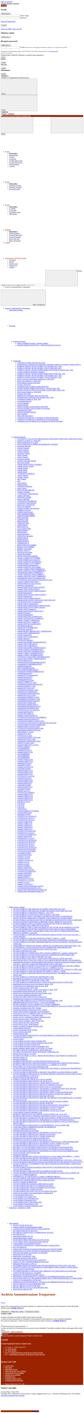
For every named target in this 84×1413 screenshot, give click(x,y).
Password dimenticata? (8, 21)
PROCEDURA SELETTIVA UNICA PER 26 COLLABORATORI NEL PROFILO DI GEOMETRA (47, 960)
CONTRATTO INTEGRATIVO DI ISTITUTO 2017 (35, 580)
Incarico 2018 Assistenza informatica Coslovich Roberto (31, 1011)
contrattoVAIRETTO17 (25, 787)
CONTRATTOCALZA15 (26, 818)
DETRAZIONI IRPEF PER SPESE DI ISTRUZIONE (31, 1240)
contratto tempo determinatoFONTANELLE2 (32, 890)
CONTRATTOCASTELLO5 (27, 847)
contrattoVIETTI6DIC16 (25, 714)
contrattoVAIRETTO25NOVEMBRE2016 (31, 725)
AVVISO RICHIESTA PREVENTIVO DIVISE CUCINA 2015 (34, 1134)
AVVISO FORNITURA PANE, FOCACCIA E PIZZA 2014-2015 (35, 1191)
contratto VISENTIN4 (24, 868)
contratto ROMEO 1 (24, 877)
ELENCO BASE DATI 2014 (22, 1225)
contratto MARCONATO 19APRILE (29, 464)
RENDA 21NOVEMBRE (25, 547)
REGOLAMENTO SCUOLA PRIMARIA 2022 (29, 1284)
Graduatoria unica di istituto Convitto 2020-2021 (33, 386)
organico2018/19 (22, 405)
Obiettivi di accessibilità (12, 1375)
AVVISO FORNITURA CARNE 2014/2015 (28, 1189)
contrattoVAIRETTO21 (25, 780)
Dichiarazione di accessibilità (14, 1373)
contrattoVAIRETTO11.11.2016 (27, 745)
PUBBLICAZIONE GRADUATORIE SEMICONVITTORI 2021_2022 (41, 374)
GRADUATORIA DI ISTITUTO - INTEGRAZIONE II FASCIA (39, 345)
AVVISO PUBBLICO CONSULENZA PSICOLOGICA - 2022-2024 (36, 914)
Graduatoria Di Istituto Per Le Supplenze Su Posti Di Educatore (37, 418)
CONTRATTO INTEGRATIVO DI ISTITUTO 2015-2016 (36, 723)
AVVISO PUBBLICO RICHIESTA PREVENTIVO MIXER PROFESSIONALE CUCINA (43, 1178)
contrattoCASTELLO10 (25, 767)
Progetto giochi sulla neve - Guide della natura (28, 1015)
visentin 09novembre (24, 554)
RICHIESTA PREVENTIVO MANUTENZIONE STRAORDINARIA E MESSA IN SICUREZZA (46, 1063)
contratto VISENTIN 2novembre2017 (29, 561)
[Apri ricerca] (67, 125)
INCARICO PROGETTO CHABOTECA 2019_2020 (31, 980)
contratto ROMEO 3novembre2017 (28, 560)
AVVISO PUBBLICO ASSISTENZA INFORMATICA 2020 (33, 977)
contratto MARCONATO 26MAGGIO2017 (31, 591)
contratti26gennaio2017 (24, 673)
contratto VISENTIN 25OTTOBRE (29, 567)
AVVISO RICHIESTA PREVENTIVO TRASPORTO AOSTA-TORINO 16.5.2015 (41, 1143)
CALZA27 (20, 805)
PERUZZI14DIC (23, 521)
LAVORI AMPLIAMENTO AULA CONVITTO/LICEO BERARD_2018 (37, 1000)
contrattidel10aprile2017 (25, 626)
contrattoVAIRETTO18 (25, 798)
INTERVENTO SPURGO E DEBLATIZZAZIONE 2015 (32, 1140)
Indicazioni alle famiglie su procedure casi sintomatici (30, 1253)
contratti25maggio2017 (24, 593)
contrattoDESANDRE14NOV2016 (28, 741)
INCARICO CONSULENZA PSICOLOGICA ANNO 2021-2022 (35, 949)
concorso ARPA (18, 1039)
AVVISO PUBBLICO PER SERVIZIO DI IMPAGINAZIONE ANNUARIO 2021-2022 (42, 911)
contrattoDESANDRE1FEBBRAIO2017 (30, 671)
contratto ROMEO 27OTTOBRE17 (29, 563)
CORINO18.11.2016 (24, 734)
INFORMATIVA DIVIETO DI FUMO (26, 1131)
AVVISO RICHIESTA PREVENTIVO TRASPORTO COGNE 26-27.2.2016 (39, 1110)
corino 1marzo (22, 488)
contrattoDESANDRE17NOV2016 (28, 737)
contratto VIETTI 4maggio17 (26, 609)
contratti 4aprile (22, 472)
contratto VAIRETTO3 (24, 829)
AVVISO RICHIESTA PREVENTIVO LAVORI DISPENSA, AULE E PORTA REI (41, 1125)
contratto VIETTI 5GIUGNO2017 (28, 589)
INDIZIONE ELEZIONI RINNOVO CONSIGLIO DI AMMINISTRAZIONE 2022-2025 (43, 1276)
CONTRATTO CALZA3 (25, 880)
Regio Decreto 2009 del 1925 (22, 1289)
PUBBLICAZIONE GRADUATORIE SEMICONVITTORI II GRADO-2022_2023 (45, 370)
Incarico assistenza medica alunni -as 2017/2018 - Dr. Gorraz (32, 1048)
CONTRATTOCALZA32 (26, 776)
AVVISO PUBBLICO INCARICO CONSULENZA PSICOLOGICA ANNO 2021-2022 (42, 958)
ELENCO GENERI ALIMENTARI (25, 1182)
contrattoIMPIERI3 (23, 756)
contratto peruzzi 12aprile (25, 466)
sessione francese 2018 (20, 1033)
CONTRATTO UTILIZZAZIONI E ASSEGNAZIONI (31, 1229)
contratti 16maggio (23, 448)
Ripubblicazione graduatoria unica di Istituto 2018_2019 (35, 397)
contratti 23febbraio (23, 496)
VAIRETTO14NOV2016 (25, 743)
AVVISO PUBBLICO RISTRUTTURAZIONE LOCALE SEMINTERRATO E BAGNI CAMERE (46, 966)
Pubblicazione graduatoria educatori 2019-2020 (32, 396)
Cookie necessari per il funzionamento (13, 1326)
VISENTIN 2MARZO (24, 486)
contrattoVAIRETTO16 (25, 800)
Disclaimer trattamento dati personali (12, 1395)
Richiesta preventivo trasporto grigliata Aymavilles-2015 (31, 1138)
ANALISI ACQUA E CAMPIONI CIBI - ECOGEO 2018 (32, 1013)
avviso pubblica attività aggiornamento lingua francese (30, 1242)
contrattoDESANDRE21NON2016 (28, 730)
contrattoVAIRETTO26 (25, 759)
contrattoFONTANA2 (24, 763)
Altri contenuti (14, 1223)
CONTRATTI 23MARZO (26, 474)
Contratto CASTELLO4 (25, 860)
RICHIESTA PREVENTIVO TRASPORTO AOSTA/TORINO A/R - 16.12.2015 (40, 1114)
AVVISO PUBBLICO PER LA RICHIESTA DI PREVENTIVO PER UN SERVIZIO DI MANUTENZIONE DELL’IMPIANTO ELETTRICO (42, 924)
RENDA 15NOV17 (23, 550)
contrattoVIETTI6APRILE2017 (27, 627)
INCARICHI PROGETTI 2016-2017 (25, 1231)
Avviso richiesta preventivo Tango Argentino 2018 (29, 1041)
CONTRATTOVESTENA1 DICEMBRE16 (31, 717)
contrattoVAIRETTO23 (25, 772)
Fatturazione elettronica (20, 1154)
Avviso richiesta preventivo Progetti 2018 (26, 1044)
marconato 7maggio (23, 453)
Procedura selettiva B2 (20, 1059)
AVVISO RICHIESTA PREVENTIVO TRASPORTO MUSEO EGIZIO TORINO (40, 1101)
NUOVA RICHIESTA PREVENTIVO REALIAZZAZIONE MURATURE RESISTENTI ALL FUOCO (48, 1162)
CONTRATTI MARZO (25, 640)
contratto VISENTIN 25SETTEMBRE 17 (31, 574)
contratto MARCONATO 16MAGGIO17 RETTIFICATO (36, 600)
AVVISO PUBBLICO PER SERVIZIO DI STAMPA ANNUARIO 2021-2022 (39, 909)
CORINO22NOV (23, 543)
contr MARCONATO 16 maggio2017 (29, 602)
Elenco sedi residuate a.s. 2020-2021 (29, 381)
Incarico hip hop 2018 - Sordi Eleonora (25, 1024)
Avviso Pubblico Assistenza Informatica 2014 (28, 1206)
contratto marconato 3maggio (26, 461)
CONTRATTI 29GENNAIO (26, 503)
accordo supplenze (23, 403)
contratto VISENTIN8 (24, 836)
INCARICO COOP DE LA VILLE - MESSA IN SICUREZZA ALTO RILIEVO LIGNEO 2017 (45, 1055)
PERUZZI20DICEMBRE (25, 514)
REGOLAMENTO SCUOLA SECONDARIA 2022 (30, 1287)
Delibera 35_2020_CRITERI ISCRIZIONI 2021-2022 (31, 1262)
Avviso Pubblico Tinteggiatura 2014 (24, 1200)
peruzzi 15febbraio (23, 499)
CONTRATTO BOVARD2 (26, 851)
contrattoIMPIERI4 (23, 754)
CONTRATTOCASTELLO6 (27, 840)
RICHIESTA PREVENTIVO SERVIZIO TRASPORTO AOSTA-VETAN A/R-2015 (41, 1116)
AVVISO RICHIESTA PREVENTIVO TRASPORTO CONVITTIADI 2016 (38, 1107)
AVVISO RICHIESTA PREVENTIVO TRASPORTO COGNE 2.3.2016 (37, 1109)
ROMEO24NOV (23, 540)
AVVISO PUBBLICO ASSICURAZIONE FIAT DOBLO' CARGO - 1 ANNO (39, 938)
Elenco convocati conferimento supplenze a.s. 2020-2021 (35, 379)
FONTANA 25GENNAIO (26, 505)
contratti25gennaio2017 (24, 677)
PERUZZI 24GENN (24, 507)
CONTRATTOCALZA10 (26, 846)
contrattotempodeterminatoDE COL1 (29, 888)
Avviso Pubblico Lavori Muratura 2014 (26, 1198)
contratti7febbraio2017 (24, 666)
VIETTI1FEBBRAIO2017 (26, 668)
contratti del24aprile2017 (25, 615)
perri (18, 481)
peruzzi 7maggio (22, 457)
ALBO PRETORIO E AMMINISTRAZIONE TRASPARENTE (34, 1127)
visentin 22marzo (22, 475)
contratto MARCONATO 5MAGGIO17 (30, 611)
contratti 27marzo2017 (24, 635)
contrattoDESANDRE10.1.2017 (27, 690)
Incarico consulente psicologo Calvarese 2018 (28, 1026)
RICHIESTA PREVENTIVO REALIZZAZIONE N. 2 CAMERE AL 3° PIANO (40, 1065)
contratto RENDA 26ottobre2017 (28, 565)
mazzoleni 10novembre (24, 552)
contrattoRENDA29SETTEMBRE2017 (30, 572)
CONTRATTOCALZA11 (25, 844)
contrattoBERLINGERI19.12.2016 (28, 699)
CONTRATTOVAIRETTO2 (26, 835)
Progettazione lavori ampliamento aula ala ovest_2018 (30, 986)
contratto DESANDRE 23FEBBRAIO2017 (31, 648)
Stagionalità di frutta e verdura (23, 1238)
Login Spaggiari (53, 51)
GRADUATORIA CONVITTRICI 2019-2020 (32, 407)
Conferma (11, 114)
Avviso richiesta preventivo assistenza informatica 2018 (31, 1046)
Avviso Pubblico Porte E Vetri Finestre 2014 (27, 1202)
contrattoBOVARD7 (24, 789)
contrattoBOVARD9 (24, 765)
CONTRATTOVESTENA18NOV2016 (30, 728)
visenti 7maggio (22, 455)
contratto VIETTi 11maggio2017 (27, 604)
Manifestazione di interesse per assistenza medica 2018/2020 (32, 999)
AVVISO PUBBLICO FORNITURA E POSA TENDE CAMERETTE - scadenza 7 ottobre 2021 (45, 953)
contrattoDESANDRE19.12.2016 (28, 697)
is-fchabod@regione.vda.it (26, 1353)
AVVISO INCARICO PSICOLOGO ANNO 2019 (30, 997)
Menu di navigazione (38, 305)
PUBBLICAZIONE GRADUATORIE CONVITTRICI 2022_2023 (39, 366)
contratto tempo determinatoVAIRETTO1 (30, 891)
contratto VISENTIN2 (24, 873)
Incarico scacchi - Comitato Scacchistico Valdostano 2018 (31, 1017)
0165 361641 (12, 1349)
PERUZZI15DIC (23, 518)
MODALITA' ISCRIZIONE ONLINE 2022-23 (28, 1275)
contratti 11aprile (22, 468)
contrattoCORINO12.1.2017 (26, 686)
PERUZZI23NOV (23, 541)
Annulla (4, 114)
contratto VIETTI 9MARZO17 (27, 644)
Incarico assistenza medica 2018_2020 (25, 988)
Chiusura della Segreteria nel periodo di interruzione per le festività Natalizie (37, 1249)
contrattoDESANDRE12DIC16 (27, 704)
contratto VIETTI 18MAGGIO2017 (29, 598)
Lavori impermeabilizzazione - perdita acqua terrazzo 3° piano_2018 (35, 989)
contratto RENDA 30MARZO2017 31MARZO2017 (34, 631)
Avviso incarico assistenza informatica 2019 (27, 995)
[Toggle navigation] (17, 125)
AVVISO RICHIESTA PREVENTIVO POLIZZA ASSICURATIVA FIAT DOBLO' (41, 1105)
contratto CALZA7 (23, 862)
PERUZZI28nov (22, 530)
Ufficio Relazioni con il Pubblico (15, 1371)
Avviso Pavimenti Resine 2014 (23, 1195)
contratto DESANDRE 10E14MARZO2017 (31, 642)
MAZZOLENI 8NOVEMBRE (27, 556)
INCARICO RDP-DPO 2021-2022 (24, 951)
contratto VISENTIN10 (25, 827)
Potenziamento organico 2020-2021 (28, 383)
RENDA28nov (22, 532)
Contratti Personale (19, 437)
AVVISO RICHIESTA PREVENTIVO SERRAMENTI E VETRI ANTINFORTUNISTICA (43, 1120)
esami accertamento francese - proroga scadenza (32, 343)
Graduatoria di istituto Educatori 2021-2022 (31, 363)
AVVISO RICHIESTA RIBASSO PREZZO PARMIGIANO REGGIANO (38, 1171)
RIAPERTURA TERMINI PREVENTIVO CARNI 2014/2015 (34, 1180)
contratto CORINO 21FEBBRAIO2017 (30, 653)
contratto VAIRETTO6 (24, 822)
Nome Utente (24, 16)
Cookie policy (9, 1366)
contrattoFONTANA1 (24, 778)
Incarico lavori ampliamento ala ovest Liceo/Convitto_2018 (32, 993)
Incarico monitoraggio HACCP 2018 (25, 1030)
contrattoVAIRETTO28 (25, 752)
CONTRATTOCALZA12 (26, 838)
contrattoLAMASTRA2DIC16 (27, 715)
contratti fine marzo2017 (25, 629)
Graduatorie (17, 361)
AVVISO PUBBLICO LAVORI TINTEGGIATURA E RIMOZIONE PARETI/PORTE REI (43, 955)
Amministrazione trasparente (14, 1380)
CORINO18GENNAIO (25, 512)
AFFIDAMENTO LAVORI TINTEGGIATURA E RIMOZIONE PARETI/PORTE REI (42, 947)
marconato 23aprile (23, 463)
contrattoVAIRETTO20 (25, 781)
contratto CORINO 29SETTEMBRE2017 (31, 569)
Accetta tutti (32, 1312)
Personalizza (5, 1312)
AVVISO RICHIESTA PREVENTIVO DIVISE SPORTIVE (33, 1103)
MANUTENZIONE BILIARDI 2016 (25, 1077)
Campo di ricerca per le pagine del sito (13, 285)
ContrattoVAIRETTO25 (25, 761)
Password (23, 18)
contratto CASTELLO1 (25, 884)
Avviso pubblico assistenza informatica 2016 (27, 1112)
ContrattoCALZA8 (23, 858)
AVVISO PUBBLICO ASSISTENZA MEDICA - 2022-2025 (33, 913)
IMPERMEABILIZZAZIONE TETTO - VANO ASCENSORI (34, 1002)
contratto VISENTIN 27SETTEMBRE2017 (31, 571)
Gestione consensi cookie (13, 1379)
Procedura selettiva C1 (20, 1057)
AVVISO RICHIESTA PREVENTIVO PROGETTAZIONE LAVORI (36, 1145)
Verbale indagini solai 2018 (22, 1028)
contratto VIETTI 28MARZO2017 (28, 633)
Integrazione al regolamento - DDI (24, 1256)
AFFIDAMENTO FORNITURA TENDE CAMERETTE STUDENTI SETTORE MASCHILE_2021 (47, 946)
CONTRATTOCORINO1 (26, 792)
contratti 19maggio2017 (25, 596)
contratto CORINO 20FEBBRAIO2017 (30, 655)
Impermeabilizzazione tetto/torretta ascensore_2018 (29, 991)
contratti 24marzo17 (23, 638)
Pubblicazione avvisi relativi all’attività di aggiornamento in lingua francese (37, 1251)
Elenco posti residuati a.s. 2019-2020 (29, 392)
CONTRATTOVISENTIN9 (26, 831)
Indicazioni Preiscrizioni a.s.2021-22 (25, 1264)
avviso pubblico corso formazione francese (27, 1243)
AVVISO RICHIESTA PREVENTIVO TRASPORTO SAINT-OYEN (36, 1090)
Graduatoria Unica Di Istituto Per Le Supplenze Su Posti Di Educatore (40, 421)
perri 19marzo (21, 479)
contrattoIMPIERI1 (23, 758)
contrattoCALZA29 (23, 802)
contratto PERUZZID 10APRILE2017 (30, 616)
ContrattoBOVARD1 (24, 853)
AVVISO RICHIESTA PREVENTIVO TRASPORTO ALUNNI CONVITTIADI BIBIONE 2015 (45, 1151)
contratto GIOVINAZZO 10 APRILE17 (30, 618)
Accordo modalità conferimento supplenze (31, 372)
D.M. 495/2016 (22, 414)
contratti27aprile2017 (24, 613)
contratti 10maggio (23, 452)
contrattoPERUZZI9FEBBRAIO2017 (29, 664)
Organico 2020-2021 (24, 385)
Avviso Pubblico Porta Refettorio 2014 (25, 1204)
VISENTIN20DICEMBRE (26, 516)
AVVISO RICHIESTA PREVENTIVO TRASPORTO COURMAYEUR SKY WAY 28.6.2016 (44, 1088)
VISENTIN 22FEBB (24, 497)
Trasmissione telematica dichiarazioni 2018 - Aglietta (30, 1010)
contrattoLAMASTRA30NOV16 (28, 719)
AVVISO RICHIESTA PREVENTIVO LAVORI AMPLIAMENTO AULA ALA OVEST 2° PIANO (46, 1006)
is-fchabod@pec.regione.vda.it (27, 1354)
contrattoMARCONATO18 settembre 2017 (31, 578)
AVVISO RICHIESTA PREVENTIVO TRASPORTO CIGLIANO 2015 (37, 1132)
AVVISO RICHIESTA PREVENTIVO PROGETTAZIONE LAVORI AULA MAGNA (42, 1094)
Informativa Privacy (11, 1369)
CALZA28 (20, 803)
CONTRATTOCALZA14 (26, 820)
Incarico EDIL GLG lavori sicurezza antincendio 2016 (30, 1066)
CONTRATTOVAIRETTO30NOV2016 (30, 721)
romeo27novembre (23, 534)
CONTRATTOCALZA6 (25, 869)
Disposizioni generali (16, 310)
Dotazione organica (19, 341)
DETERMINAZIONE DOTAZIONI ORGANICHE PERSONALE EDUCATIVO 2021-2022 (44, 1265)
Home (80, 271)
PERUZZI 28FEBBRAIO (25, 490)
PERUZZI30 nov (23, 527)
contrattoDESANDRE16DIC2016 (28, 693)
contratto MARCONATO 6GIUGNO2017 (31, 587)
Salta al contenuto (6, 2)
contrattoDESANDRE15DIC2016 (28, 701)
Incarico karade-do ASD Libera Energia (26, 1022)
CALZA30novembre (24, 529)
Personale (12, 326)
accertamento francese (24, 401)
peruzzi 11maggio (23, 450)
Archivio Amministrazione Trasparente (17, 308)
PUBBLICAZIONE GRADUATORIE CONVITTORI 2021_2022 (39, 377)
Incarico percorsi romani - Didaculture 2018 (27, 1019)
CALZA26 (20, 807)
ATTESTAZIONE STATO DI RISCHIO (26, 1153)
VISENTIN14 (22, 809)
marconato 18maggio (24, 446)
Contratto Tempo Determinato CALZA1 (30, 886)
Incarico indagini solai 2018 (22, 1032)
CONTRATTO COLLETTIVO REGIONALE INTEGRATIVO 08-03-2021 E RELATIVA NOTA (49, 439)
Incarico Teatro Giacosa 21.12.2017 (24, 1054)
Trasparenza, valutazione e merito (20, 1208)
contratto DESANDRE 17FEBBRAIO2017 (31, 659)
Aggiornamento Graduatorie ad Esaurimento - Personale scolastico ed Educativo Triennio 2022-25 (49, 364)
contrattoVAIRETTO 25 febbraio (28, 811)
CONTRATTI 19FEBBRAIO (27, 501)
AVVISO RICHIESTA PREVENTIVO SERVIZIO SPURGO (33, 1096)
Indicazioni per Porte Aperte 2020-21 (25, 1258)
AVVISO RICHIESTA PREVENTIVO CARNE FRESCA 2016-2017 (36, 1083)
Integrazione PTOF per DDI (22, 1254)
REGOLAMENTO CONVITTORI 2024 (26, 1286)
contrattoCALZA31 (23, 791)
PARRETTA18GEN (24, 510)
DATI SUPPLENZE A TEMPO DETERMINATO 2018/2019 (37, 444)
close (3, 134)
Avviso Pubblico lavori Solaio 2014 (24, 1197)
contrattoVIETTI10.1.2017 (26, 688)
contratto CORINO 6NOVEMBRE (28, 558)
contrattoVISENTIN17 (24, 783)
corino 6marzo (22, 483)
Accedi (4, 5)
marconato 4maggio (23, 459)
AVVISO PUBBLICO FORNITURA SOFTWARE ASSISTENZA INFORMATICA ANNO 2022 (45, 940)
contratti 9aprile (22, 470)
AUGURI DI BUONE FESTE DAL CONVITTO (29, 1260)
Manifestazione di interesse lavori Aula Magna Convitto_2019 (33, 984)
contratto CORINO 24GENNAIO (28, 508)
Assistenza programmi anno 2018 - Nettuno (27, 1008)
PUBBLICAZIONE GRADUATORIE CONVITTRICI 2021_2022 (39, 375)
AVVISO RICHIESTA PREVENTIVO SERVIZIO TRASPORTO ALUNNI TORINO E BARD (45, 1072)
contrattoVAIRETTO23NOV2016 (28, 726)
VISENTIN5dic (22, 525)
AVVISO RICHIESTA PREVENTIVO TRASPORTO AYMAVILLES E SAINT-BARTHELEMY (46, 1142)
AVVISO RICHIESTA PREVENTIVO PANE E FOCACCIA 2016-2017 (37, 1087)
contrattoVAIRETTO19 (25, 794)
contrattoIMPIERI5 (23, 748)
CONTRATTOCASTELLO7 (27, 816)
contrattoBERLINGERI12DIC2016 (29, 706)
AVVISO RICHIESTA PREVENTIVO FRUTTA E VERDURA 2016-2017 (38, 1085)
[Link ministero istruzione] (10, 3)
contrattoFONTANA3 (24, 750)
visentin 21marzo (22, 477)
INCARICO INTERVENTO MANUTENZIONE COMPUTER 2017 (36, 1052)
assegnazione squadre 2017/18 (23, 1236)
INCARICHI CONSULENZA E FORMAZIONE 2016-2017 (33, 1232)
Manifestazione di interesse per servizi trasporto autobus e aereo (33, 978)
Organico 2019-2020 (24, 394)
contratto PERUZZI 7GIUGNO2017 (29, 583)
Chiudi (3, 63)
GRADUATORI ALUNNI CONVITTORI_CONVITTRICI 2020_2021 (41, 390)
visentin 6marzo (22, 485)
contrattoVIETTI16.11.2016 (26, 739)
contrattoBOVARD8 (24, 769)
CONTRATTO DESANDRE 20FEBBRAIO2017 (33, 657)
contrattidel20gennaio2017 (25, 681)
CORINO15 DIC (23, 519)
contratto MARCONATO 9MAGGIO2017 (31, 607)
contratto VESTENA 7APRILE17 (28, 622)
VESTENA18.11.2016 (24, 736)
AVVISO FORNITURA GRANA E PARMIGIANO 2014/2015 (34, 1187)
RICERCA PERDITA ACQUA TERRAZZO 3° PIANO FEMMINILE (36, 1004)
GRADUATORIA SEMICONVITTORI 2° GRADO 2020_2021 (38, 388)
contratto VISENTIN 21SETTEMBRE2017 (31, 576)
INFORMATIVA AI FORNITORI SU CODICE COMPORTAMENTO (36, 1176)
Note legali (8, 1368)
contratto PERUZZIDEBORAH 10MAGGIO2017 (34, 605)
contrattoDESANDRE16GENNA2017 (30, 684)
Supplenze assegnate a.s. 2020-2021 (29, 441)
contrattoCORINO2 (23, 747)
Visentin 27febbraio (23, 492)
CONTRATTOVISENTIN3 (26, 871)
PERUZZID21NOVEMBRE (26, 545)
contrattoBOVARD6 (24, 785)
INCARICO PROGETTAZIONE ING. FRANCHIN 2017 (32, 1050)
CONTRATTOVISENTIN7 (26, 842)
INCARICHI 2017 (19, 1234)
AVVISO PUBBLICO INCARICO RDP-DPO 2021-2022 (32, 957)
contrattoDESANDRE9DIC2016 (28, 708)
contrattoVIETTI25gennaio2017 (27, 675)
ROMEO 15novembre (24, 549)
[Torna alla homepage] (42, 116)
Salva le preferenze (16, 1332)
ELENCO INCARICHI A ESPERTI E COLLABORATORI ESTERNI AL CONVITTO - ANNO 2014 (47, 1160)
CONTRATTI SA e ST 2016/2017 (28, 710)
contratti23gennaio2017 (24, 679)
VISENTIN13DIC (23, 523)
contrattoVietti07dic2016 (25, 712)
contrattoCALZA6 (23, 864)
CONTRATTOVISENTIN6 (26, 849)
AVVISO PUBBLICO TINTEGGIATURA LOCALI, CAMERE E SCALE (38, 968)
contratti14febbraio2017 (25, 660)
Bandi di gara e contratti (17, 907)
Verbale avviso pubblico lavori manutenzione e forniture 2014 (33, 1193)
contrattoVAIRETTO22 (25, 774)
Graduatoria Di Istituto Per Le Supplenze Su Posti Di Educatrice (38, 419)
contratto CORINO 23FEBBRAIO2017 (30, 649)
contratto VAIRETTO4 (24, 825)
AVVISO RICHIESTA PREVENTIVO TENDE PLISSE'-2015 (34, 1136)
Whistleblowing (10, 1377)
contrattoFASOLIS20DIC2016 (27, 692)
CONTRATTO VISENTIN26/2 (27, 494)
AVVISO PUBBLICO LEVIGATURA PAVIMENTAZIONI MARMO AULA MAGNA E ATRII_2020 (47, 969)
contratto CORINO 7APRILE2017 (28, 620)
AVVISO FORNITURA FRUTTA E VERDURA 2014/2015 (33, 1186)
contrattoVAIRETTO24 (25, 770)
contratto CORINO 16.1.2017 (27, 682)
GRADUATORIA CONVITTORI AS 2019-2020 (33, 408)
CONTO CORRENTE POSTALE (24, 1129)
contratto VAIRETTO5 (24, 824)
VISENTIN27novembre (25, 536)
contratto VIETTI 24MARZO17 (27, 637)
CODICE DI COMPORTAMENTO (25, 1175)
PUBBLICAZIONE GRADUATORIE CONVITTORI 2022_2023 (39, 368)
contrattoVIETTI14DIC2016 (26, 703)
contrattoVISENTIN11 (24, 813)
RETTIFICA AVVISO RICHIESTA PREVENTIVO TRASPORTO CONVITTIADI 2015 (43, 1147)
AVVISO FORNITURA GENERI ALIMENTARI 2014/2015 (33, 1184)
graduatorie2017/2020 (24, 410)
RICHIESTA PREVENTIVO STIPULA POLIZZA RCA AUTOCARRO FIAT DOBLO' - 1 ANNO (46, 1156)
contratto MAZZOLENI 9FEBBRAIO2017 (31, 662)
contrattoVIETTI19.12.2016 (26, 695)
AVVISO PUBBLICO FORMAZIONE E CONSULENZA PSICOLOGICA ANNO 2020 (43, 982)
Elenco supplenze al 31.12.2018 (27, 442)
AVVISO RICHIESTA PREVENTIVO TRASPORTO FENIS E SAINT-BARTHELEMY (43, 1092)
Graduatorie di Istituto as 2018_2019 (29, 399)
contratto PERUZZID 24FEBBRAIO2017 (31, 651)
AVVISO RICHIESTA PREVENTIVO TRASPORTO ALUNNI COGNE (37, 1158)
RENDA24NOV (22, 538)
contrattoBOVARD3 (24, 814)
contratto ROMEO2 (23, 866)
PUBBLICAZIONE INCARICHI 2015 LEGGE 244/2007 (32, 1079)
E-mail (22, 47)
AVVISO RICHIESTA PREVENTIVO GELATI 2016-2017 (33, 1081)
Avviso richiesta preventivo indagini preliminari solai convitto (33, 1043)
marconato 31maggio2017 (25, 585)
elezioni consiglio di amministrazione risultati (27, 1227)
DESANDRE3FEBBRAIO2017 (28, 670)
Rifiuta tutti (17, 1312)
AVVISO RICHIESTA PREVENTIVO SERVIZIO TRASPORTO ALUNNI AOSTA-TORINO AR (46, 1173)
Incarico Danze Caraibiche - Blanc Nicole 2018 (28, 1021)
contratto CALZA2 (23, 882)
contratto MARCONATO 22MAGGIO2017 (31, 594)
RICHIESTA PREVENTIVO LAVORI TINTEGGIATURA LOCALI (36, 1061)
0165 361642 (12, 1351)
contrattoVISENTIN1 (24, 875)
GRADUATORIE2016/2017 (26, 412)
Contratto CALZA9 (23, 857)
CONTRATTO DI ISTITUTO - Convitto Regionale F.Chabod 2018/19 (36, 1245)
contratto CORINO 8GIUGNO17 (28, 582)
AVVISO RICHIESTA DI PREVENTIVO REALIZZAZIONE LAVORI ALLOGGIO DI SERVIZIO (47, 1118)
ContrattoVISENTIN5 (24, 855)
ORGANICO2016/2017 (25, 416)
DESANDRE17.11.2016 (25, 732)
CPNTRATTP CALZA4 (25, 879)
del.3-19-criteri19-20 (19, 1247)
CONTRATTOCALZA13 (26, 833)
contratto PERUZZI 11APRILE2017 (29, 624)
